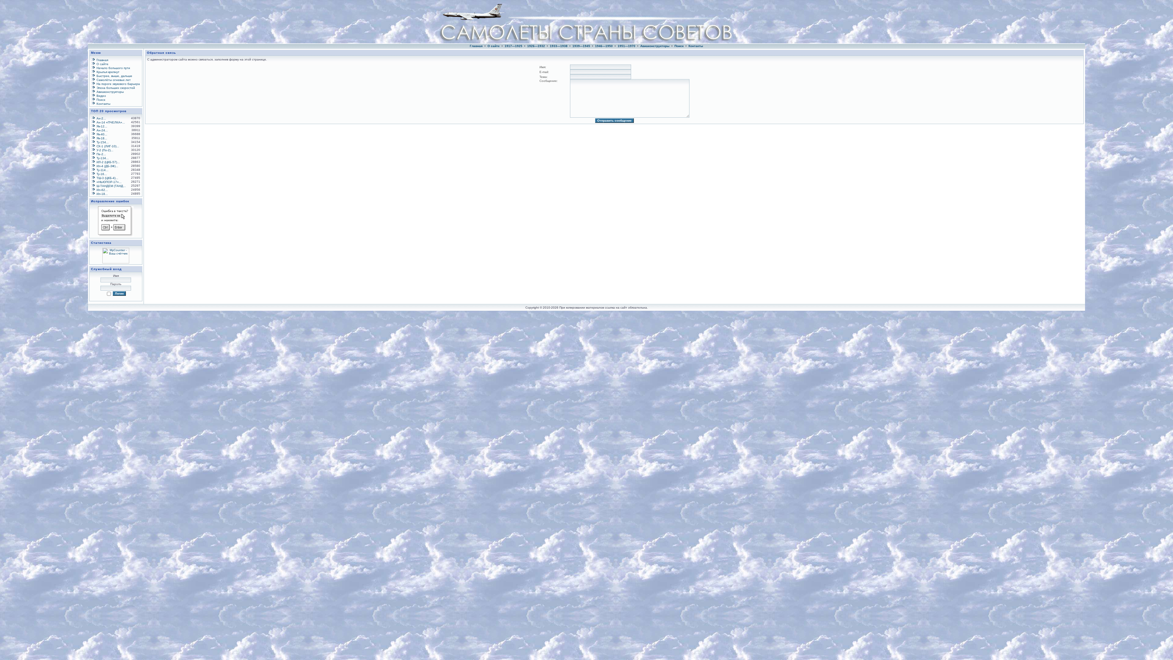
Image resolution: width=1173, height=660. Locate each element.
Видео (101, 95)
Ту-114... (102, 170)
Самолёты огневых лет (114, 80)
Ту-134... (103, 158)
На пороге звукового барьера (118, 84)
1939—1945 (581, 46)
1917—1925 (513, 46)
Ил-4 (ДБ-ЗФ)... (107, 166)
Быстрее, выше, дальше (114, 76)
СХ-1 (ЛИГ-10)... (108, 146)
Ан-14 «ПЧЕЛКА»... (111, 122)
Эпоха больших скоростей (116, 88)
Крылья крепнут (108, 72)
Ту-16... (102, 174)
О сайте (494, 46)
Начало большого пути (113, 68)
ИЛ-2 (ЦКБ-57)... (108, 162)
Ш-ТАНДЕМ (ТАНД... (111, 186)
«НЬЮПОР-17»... (109, 182)
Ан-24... (102, 130)
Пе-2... (101, 154)
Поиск (679, 46)
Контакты (696, 46)
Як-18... (102, 138)
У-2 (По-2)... (105, 150)
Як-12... (102, 126)
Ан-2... (101, 118)
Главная (476, 46)
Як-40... (102, 134)
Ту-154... (103, 142)
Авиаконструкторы (655, 46)
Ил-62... (102, 190)
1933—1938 (559, 46)
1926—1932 (536, 46)
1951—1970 (626, 46)
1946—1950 (604, 46)
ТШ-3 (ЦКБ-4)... (107, 178)
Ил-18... (102, 194)
